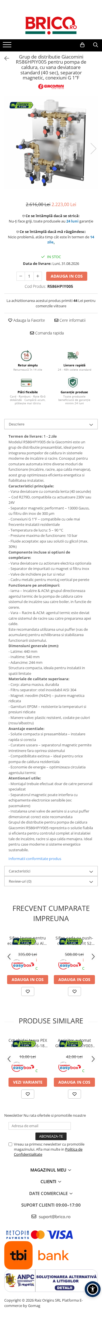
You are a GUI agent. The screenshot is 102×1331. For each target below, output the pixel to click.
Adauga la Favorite (28, 320)
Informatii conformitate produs (34, 858)
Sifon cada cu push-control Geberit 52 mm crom (74, 940)
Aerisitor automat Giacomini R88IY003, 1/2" (74, 1043)
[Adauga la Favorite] (27, 991)
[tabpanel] (51, 142)
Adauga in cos (67, 276)
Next (93, 148)
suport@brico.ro (54, 1216)
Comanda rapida (49, 333)
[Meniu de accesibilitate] (93, 1289)
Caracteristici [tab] (19, 871)
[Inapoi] (4, 58)
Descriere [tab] (16, 424)
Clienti (49, 1181)
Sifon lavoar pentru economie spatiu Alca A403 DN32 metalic (27, 940)
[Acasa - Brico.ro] (51, 25)
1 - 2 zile (50, 436)
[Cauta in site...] (95, 45)
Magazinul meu (48, 1170)
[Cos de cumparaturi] (82, 45)
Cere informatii (72, 320)
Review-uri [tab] (20, 881)
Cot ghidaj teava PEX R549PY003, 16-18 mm (27, 1043)
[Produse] (8, 46)
